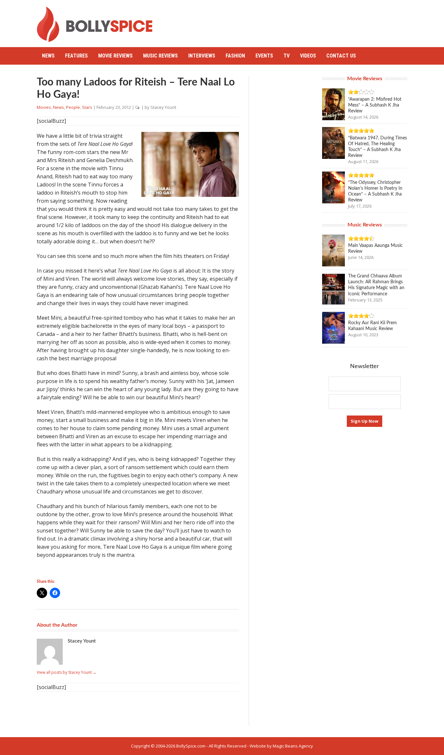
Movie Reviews (115, 56)
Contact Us (341, 56)
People (73, 107)
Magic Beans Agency (293, 746)
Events (264, 56)
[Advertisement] (289, 21)
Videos (308, 56)
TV (286, 56)
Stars (87, 107)
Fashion (235, 56)
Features (76, 56)
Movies (44, 107)
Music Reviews (160, 56)
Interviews (201, 56)
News (48, 56)
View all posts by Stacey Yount (67, 672)
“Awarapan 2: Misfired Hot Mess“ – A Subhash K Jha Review (374, 105)
